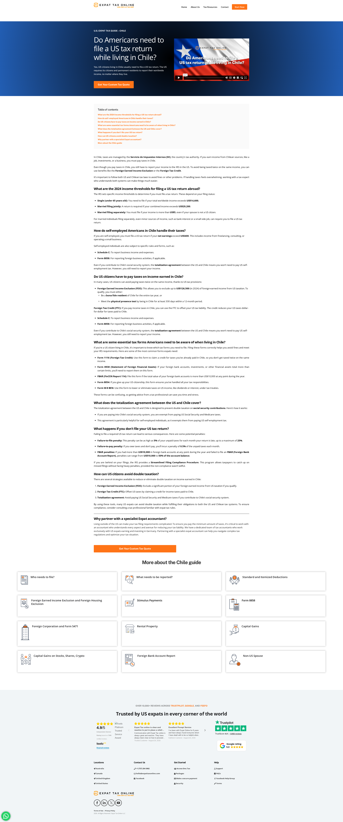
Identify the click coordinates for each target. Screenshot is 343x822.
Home (184, 7)
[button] (231, 745)
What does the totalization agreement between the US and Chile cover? (130, 129)
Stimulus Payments (149, 600)
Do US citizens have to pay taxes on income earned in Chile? (124, 122)
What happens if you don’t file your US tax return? (120, 132)
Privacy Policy (110, 811)
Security (179, 783)
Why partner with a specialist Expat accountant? (119, 139)
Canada (99, 773)
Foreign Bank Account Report (156, 656)
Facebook (140, 778)
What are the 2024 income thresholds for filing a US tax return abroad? (129, 115)
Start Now (239, 7)
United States (102, 783)
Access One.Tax (183, 768)
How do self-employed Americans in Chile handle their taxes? (125, 118)
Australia (100, 768)
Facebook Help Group (225, 778)
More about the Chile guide (110, 143)
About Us (195, 7)
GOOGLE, (189, 706)
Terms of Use (98, 811)
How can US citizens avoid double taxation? (117, 136)
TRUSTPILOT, (177, 706)
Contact (225, 7)
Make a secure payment (186, 778)
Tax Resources (210, 7)
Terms (219, 783)
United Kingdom (103, 778)
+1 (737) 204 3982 (143, 768)
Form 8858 (248, 600)
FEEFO (203, 706)
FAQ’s (218, 773)
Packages (180, 773)
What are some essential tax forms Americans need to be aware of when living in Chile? (136, 125)
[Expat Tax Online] (114, 6)
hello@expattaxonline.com (148, 773)
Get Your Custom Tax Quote (114, 84)
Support (219, 768)
